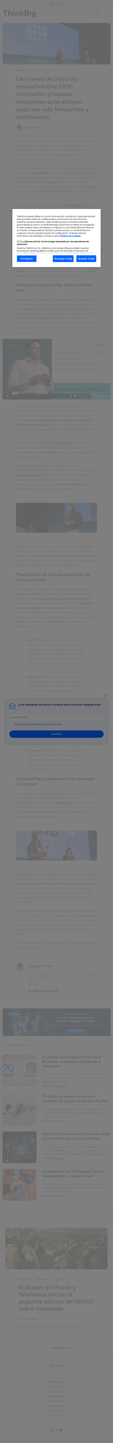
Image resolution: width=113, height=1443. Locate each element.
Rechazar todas (63, 258)
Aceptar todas (86, 258)
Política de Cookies (70, 235)
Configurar (26, 258)
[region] (56, 238)
